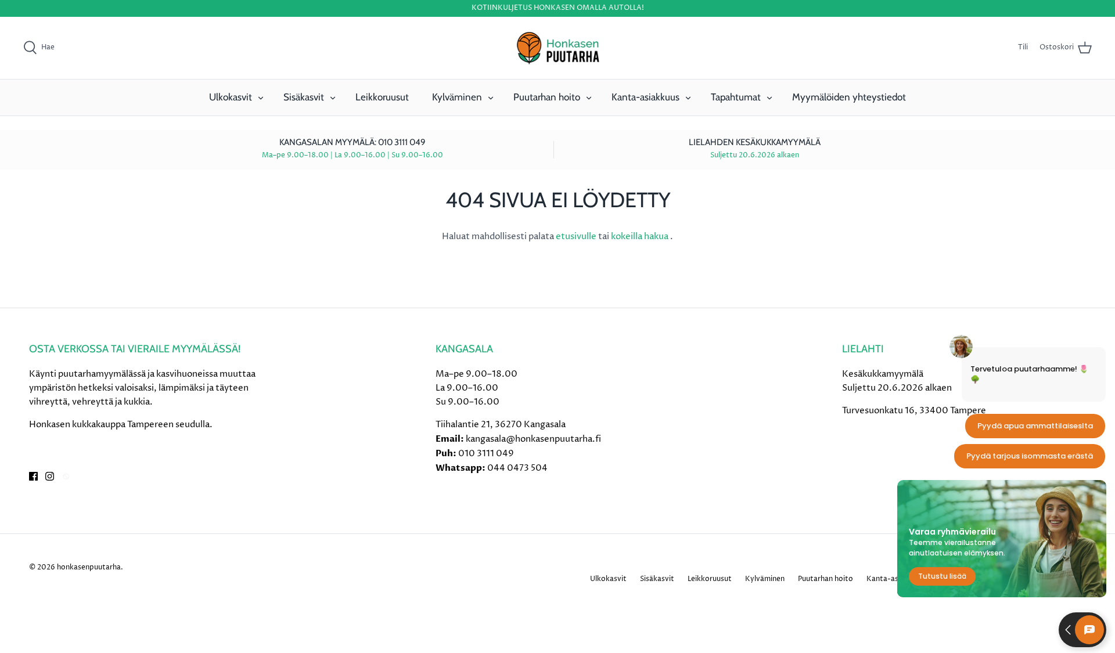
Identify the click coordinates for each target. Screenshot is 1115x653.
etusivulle (577, 236)
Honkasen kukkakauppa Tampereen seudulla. (121, 425)
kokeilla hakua (640, 236)
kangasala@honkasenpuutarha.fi (533, 439)
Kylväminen (457, 97)
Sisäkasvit (303, 97)
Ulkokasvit (230, 97)
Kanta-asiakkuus (645, 97)
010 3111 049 (486, 454)
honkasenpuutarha (89, 567)
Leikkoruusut (382, 97)
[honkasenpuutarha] (557, 48)
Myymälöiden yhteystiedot (849, 97)
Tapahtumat (736, 97)
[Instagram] (49, 476)
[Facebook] (33, 476)
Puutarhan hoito (546, 97)
